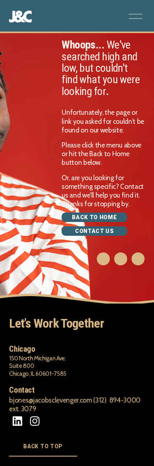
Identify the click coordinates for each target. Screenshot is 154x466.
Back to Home (94, 217)
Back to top (43, 446)
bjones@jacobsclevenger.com (50, 400)
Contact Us (94, 231)
